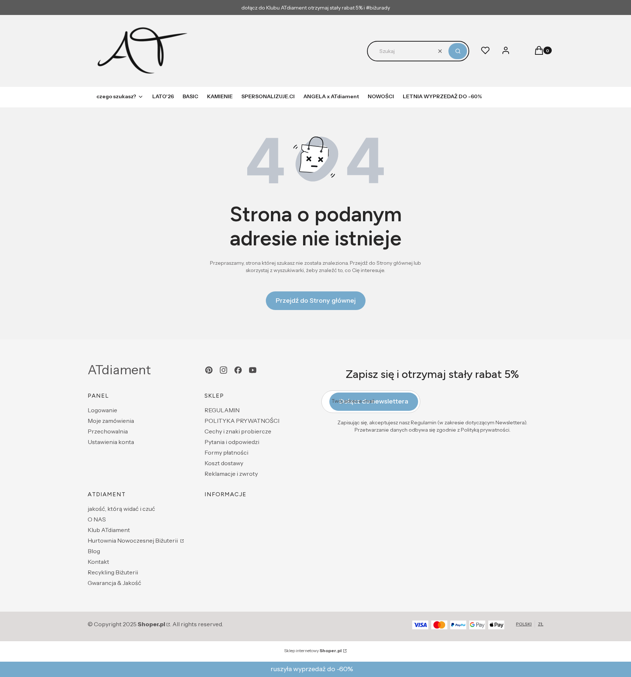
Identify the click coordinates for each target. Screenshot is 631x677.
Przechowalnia (108, 431)
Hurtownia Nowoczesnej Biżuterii (133, 540)
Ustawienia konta (111, 441)
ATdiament (119, 370)
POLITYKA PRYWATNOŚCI (241, 420)
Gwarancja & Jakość (114, 582)
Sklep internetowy (313, 650)
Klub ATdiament (109, 529)
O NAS (97, 519)
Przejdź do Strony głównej (316, 301)
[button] (457, 51)
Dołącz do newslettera (373, 401)
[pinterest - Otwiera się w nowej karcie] (208, 370)
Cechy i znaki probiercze (237, 431)
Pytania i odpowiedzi (231, 441)
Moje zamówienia (111, 420)
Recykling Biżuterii (113, 572)
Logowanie (102, 410)
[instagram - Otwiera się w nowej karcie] (223, 370)
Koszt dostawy (223, 463)
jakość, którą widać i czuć (121, 508)
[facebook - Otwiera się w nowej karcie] (238, 370)
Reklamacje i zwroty (231, 473)
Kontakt (98, 561)
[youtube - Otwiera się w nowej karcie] (252, 370)
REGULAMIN (222, 410)
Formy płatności (226, 452)
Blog (94, 551)
